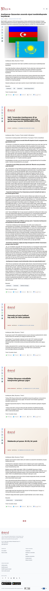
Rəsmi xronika (4, 552)
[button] (2, 27)
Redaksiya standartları (30, 556)
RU (46, 588)
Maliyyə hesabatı (29, 560)
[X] (8, 578)
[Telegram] (14, 578)
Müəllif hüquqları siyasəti (6, 569)
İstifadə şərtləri (4, 565)
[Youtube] (11, 578)
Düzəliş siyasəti (29, 558)
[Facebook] (5, 578)
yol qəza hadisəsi (18, 500)
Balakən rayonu (9, 500)
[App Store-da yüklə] (6, 583)
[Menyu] (46, 9)
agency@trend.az (5, 544)
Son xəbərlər (4, 550)
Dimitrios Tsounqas (24, 285)
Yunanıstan (16, 285)
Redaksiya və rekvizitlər (30, 552)
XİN (14, 88)
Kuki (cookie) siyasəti (6, 570)
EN (41, 588)
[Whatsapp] (3, 578)
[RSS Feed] (19, 578)
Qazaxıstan (19, 88)
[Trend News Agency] (5, 532)
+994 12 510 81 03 (5, 542)
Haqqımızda (28, 550)
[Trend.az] (5, 8)
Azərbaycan (8, 88)
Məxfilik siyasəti (5, 567)
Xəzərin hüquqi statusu (29, 88)
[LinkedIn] (17, 578)
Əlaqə (27, 554)
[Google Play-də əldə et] (16, 583)
